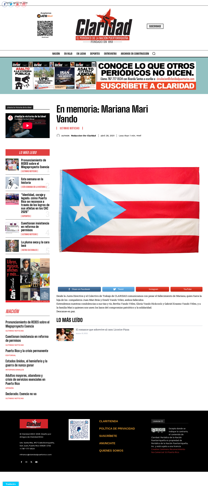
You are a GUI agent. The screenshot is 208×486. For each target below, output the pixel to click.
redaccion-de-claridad (83, 135)
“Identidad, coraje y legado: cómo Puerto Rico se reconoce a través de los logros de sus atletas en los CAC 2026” (35, 203)
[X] (31, 462)
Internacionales (15, 370)
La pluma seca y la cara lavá (35, 243)
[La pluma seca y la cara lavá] (12, 246)
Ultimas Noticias (29, 171)
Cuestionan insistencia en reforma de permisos (35, 226)
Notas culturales (29, 250)
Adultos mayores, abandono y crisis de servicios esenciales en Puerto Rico (25, 379)
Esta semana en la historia (32, 180)
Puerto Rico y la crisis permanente (27, 351)
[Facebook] (21, 462)
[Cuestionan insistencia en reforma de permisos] (12, 227)
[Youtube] (36, 462)
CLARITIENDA (108, 421)
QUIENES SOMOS (111, 450)
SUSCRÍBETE (108, 435)
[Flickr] (26, 462)
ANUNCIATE (107, 443)
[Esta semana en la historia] (12, 183)
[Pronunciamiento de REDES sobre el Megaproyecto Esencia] (12, 164)
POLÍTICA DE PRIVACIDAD (117, 428)
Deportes (26, 216)
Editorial (11, 355)
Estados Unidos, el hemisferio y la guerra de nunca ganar (26, 363)
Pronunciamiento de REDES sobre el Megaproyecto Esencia (35, 163)
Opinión (10, 388)
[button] (153, 53)
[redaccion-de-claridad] (58, 135)
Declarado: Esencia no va (21, 394)
